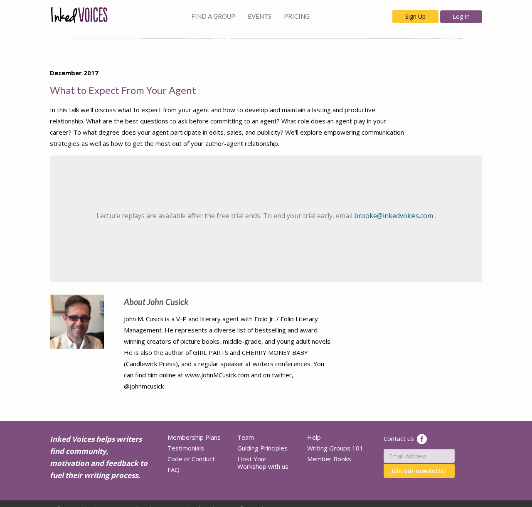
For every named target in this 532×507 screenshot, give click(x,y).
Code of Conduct (191, 459)
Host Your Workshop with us (262, 462)
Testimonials (185, 448)
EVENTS (259, 16)
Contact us (399, 438)
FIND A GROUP (213, 16)
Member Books (329, 459)
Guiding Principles (262, 448)
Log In (461, 16)
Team (245, 437)
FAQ (173, 469)
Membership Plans (194, 437)
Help (314, 437)
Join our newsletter (419, 471)
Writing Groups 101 (335, 448)
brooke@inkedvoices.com (394, 215)
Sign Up (415, 16)
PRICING (297, 16)
